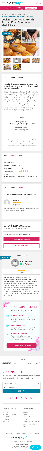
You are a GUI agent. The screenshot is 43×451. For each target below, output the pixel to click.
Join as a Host (27, 417)
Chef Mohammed (26, 261)
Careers (25, 414)
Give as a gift (22, 246)
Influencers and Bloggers (31, 422)
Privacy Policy (34, 433)
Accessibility (9, 433)
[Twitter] (26, 398)
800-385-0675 (28, 441)
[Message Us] (37, 3)
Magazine (5, 422)
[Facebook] (16, 398)
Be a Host (5, 412)
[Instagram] (11, 398)
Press (25, 419)
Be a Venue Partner (9, 414)
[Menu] (3, 3)
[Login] (40, 3)
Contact (25, 412)
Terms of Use (21, 433)
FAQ (24, 426)
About (6, 77)
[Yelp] (21, 398)
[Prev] (6, 42)
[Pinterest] (31, 398)
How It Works (7, 417)
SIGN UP (21, 391)
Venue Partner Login (30, 424)
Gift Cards (6, 419)
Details (12, 77)
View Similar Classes (22, 239)
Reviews (20, 77)
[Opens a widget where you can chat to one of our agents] (35, 447)
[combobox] (21, 384)
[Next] (37, 42)
